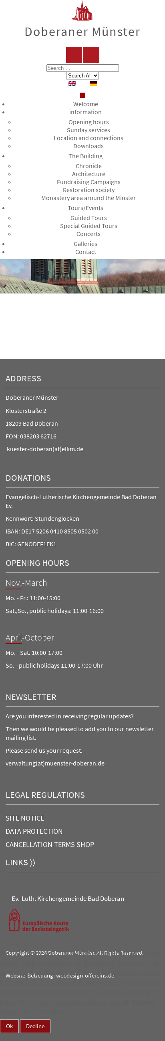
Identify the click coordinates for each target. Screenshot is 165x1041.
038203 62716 (38, 436)
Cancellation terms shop (50, 844)
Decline (35, 1026)
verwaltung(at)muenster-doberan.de (55, 763)
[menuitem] (85, 104)
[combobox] (82, 68)
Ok (9, 1026)
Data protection (34, 831)
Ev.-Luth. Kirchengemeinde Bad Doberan (68, 898)
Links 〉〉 (20, 862)
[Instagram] (91, 54)
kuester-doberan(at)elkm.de (45, 449)
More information (24, 1037)
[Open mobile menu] (82, 95)
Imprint (62, 1037)
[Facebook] (74, 54)
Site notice (25, 818)
